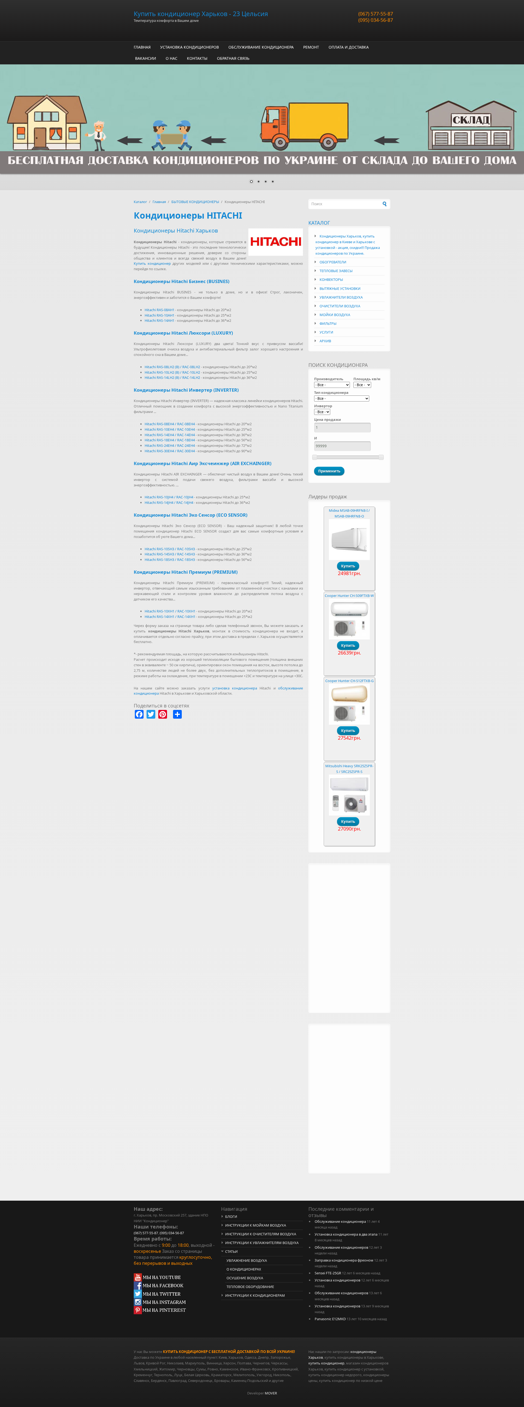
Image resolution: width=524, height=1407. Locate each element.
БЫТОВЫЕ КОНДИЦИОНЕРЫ (195, 201)
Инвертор (323, 405)
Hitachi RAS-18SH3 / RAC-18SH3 (170, 559)
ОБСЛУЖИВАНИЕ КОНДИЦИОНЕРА (261, 47)
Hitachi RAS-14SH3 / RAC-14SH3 (170, 554)
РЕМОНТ (311, 47)
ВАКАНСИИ (145, 58)
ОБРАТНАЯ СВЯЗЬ (233, 58)
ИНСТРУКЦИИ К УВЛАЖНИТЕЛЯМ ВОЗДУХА (262, 1242)
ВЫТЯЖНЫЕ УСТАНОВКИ (340, 288)
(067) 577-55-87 (375, 13)
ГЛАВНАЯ (142, 47)
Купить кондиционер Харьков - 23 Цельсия (201, 13)
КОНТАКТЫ (197, 58)
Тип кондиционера (331, 392)
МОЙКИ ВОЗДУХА (335, 314)
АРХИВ (325, 340)
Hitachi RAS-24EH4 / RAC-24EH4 (170, 445)
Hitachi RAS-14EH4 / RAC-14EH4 (170, 434)
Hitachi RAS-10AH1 (159, 315)
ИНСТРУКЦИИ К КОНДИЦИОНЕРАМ (255, 1295)
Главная (159, 201)
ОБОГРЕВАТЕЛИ (333, 262)
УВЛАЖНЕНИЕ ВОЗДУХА (247, 1260)
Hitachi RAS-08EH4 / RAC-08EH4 (170, 423)
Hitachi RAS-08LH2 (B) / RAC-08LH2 (172, 366)
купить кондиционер (326, 1363)
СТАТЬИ (231, 1251)
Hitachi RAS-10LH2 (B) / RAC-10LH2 (172, 372)
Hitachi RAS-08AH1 (159, 309)
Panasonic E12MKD (330, 1318)
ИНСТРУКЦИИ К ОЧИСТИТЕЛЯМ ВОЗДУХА (260, 1234)
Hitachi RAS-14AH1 (159, 320)
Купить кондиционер (152, 263)
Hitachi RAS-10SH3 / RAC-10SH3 (170, 548)
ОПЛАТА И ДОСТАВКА (349, 47)
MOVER (271, 1393)
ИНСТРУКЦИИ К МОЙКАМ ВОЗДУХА (255, 1225)
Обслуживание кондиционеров (341, 1247)
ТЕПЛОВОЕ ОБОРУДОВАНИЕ (250, 1286)
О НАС (171, 58)
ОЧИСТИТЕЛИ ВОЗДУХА (340, 306)
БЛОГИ (231, 1216)
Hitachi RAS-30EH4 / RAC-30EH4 (170, 450)
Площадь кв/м (366, 378)
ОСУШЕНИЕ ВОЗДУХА (245, 1277)
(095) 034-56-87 (375, 20)
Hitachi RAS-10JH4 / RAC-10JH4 (169, 497)
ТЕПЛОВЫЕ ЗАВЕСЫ (336, 270)
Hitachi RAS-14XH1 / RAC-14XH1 (170, 616)
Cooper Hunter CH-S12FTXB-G (349, 680)
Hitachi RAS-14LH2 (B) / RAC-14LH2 (172, 377)
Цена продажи (327, 419)
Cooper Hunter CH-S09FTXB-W (349, 595)
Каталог (140, 201)
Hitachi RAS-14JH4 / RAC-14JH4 (169, 502)
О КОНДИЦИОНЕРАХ (244, 1269)
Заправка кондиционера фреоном (344, 1260)
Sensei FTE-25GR (328, 1273)
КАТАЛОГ (319, 222)
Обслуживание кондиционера (340, 1221)
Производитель (328, 378)
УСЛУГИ (326, 332)
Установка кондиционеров (337, 1280)
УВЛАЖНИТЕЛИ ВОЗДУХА (341, 297)
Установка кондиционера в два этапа (346, 1234)
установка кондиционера (234, 688)
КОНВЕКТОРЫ (331, 279)
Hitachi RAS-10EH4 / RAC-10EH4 (170, 429)
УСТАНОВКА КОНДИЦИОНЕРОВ (189, 47)
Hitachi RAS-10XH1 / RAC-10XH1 (170, 611)
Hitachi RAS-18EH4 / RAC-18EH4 (170, 440)
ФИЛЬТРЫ (328, 323)
